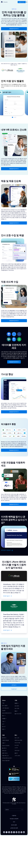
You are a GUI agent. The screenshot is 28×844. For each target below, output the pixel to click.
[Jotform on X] (6, 832)
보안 (14, 821)
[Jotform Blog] (14, 832)
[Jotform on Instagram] (21, 832)
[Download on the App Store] (14, 774)
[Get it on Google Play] (14, 769)
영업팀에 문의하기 (21, 2)
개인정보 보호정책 (14, 818)
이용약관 (14, 815)
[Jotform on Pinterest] (16, 832)
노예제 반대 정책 (14, 828)
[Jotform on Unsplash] (24, 832)
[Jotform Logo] (1, 2)
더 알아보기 (14, 689)
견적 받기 (14, 685)
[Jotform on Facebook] (4, 832)
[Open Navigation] (27, 2)
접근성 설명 (14, 825)
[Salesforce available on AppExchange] (14, 779)
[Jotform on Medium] (11, 832)
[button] (12, 117)
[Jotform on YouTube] (19, 832)
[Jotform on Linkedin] (9, 832)
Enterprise (5, 2)
